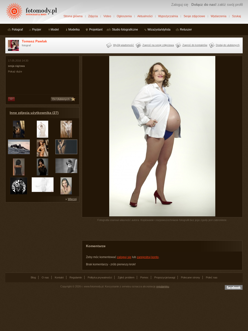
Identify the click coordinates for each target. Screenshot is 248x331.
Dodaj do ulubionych (228, 45)
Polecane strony (190, 277)
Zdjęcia (93, 16)
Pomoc (144, 277)
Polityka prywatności (100, 277)
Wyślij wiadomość (123, 45)
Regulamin (76, 277)
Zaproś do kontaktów (194, 45)
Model (55, 29)
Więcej (72, 199)
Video (107, 16)
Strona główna (73, 16)
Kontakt (59, 277)
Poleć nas (211, 277)
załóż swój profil (217, 4)
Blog (33, 277)
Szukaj (236, 16)
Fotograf (17, 29)
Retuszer (186, 29)
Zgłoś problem (126, 277)
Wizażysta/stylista (158, 29)
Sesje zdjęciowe (194, 16)
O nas (45, 277)
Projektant (95, 29)
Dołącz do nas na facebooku (234, 287)
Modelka (74, 29)
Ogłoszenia (124, 16)
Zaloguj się (179, 4)
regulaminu (162, 286)
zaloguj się (124, 257)
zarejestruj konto (148, 257)
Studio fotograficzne (125, 29)
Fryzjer (36, 29)
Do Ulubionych (61, 99)
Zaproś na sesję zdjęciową (158, 45)
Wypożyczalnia (168, 16)
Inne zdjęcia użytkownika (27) (34, 113)
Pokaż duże (15, 71)
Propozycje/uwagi (164, 277)
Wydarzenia (218, 16)
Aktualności (145, 16)
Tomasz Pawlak (34, 41)
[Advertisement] (41, 235)
